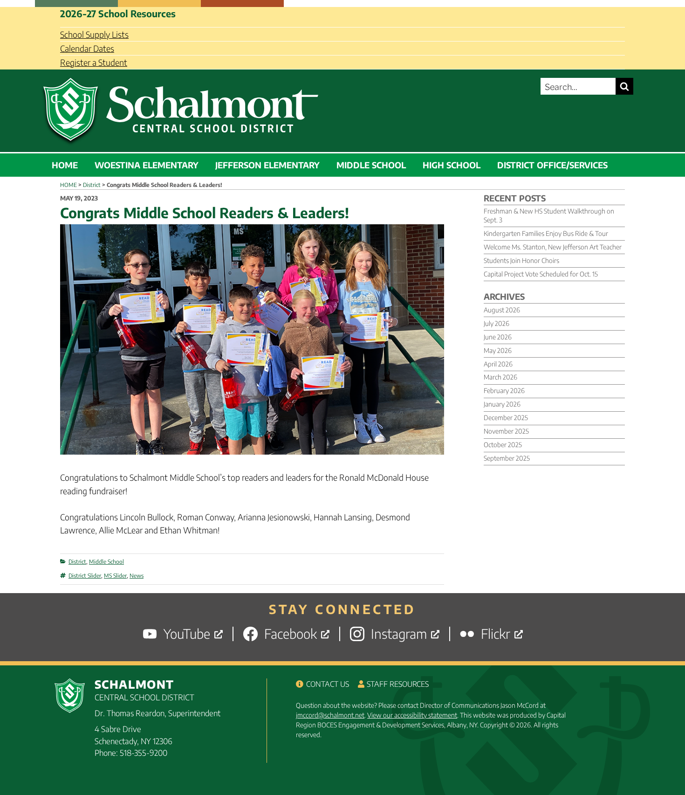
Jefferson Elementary (267, 164)
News (137, 575)
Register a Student (93, 62)
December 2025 (506, 418)
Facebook (290, 634)
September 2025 (507, 458)
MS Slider (115, 575)
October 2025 (503, 445)
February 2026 (504, 390)
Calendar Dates (87, 48)
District (77, 561)
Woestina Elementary (147, 164)
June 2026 (498, 337)
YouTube (187, 634)
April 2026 (498, 364)
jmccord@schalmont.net (330, 715)
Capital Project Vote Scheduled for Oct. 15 (541, 274)
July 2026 (496, 323)
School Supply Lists (94, 34)
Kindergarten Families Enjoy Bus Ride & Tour (546, 233)
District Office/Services (552, 164)
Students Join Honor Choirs (521, 260)
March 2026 (500, 377)
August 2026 (502, 310)
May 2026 (498, 350)
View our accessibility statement (412, 715)
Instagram (399, 634)
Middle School (371, 164)
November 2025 (506, 431)
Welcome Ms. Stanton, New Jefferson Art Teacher (553, 247)
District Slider (84, 575)
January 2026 (502, 404)
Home (65, 164)
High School (451, 164)
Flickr (495, 634)
